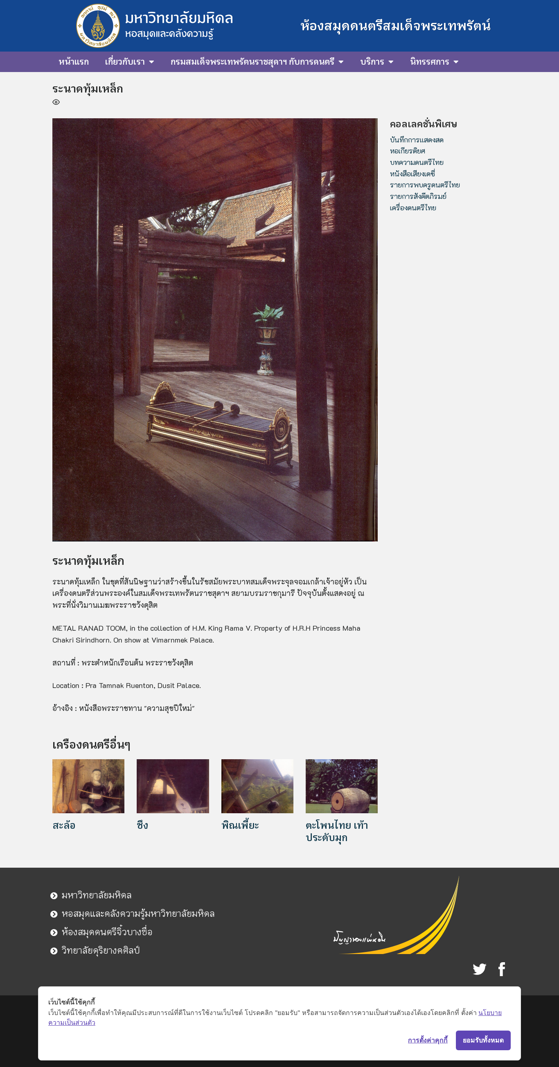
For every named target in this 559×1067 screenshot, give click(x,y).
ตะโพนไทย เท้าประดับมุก (337, 831)
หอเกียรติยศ (407, 150)
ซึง (142, 825)
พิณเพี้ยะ (240, 825)
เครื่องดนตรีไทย (413, 207)
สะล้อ (64, 825)
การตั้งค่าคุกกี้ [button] (428, 1040)
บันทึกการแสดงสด (417, 139)
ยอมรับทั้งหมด (483, 1040)
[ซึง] (173, 785)
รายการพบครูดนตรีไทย (425, 184)
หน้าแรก (74, 62)
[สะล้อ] (88, 785)
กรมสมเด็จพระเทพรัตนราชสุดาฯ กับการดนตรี (252, 62)
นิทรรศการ (429, 62)
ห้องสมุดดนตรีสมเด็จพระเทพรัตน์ (395, 26)
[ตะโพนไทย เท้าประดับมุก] (342, 785)
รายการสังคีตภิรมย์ (418, 196)
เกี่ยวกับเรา (125, 62)
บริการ (372, 62)
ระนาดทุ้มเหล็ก (87, 89)
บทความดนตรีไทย (417, 162)
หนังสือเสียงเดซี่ (412, 173)
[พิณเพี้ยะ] (257, 785)
